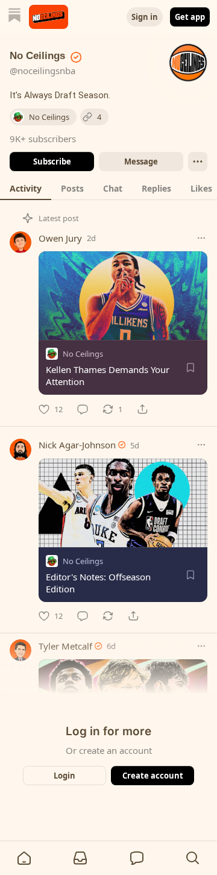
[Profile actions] (197, 161)
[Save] (190, 367)
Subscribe (52, 161)
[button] (24, 858)
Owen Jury (60, 238)
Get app (190, 16)
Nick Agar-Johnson (77, 445)
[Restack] (108, 616)
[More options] (201, 238)
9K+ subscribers (43, 139)
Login (64, 775)
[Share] (142, 409)
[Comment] (82, 409)
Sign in (144, 16)
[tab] (25, 188)
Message (141, 161)
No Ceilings (83, 353)
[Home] (14, 16)
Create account (152, 775)
